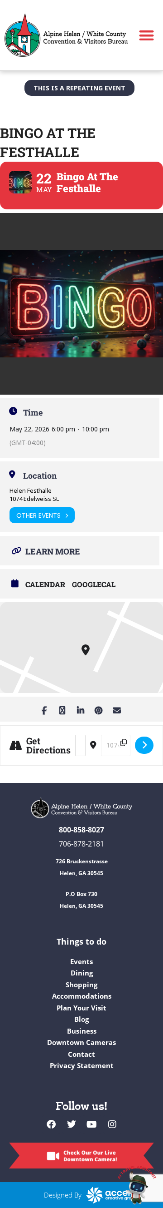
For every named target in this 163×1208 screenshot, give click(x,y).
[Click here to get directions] (144, 745)
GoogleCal (93, 584)
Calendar (45, 584)
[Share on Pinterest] (98, 709)
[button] (147, 35)
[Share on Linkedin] (80, 709)
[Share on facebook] (44, 709)
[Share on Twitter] (62, 709)
